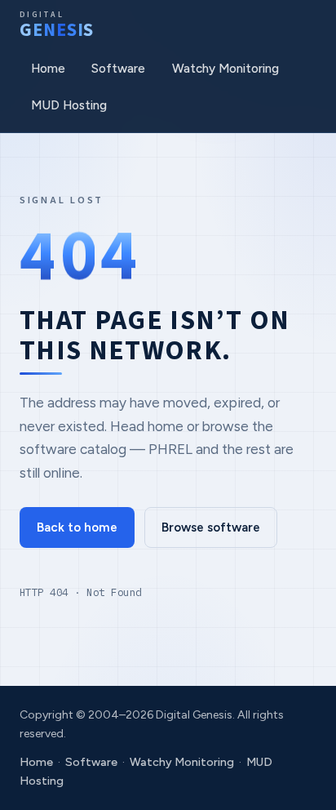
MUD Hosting (69, 105)
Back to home (77, 527)
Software (118, 68)
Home (48, 68)
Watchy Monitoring (225, 68)
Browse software (210, 527)
